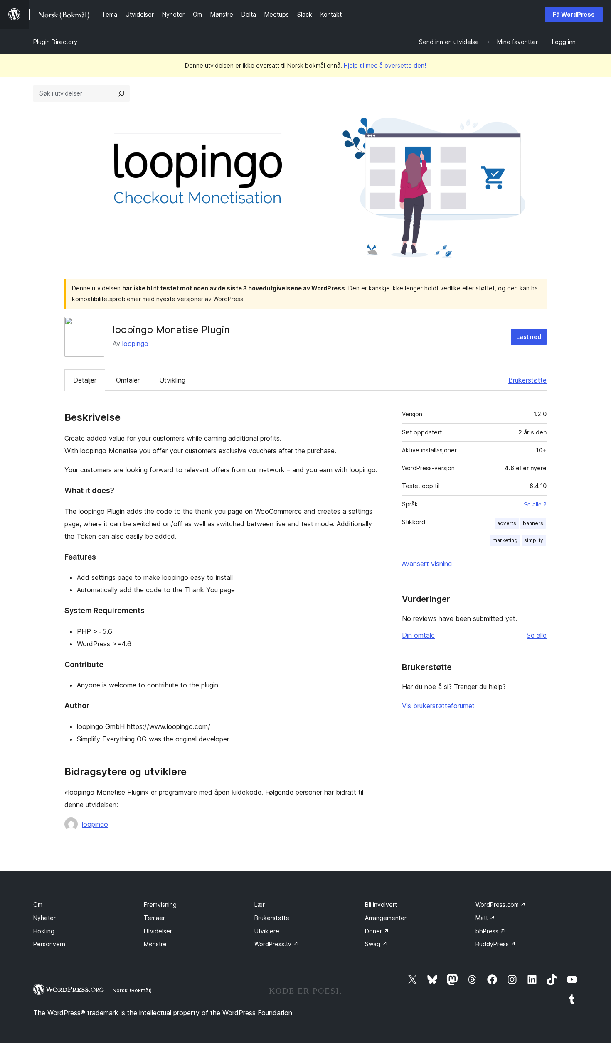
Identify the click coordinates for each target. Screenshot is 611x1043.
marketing (505, 540)
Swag (376, 943)
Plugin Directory (55, 41)
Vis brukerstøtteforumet (438, 706)
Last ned (528, 336)
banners (533, 523)
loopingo (135, 343)
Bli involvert (381, 904)
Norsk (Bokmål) (132, 990)
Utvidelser (158, 931)
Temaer (154, 917)
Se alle (537, 635)
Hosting (43, 931)
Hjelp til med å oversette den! (385, 65)
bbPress (490, 931)
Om (37, 904)
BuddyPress (495, 943)
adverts (506, 523)
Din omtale (418, 635)
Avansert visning (427, 564)
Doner (377, 931)
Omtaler (128, 380)
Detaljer (84, 380)
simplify (533, 540)
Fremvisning (160, 904)
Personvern (49, 943)
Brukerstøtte (527, 380)
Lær (259, 904)
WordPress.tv (276, 943)
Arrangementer (386, 917)
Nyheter (44, 917)
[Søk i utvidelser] (121, 93)
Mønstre (155, 943)
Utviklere (266, 931)
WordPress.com (500, 904)
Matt (485, 917)
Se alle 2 (535, 504)
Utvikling (172, 380)
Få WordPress (574, 14)
